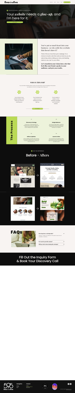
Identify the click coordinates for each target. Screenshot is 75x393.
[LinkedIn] (70, 384)
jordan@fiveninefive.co (29, 386)
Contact (27, 385)
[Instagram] (68, 384)
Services (18, 385)
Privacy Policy (28, 387)
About (17, 387)
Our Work (18, 386)
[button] (51, 2)
